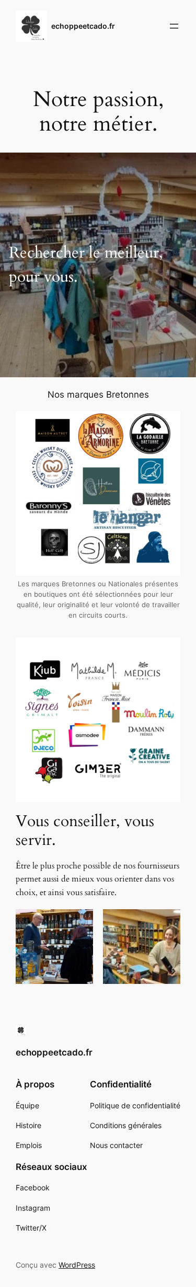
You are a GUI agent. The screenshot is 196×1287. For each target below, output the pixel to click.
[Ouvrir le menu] (174, 26)
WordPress (77, 1264)
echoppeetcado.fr (83, 25)
